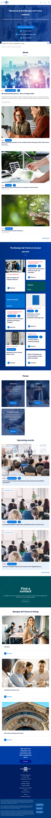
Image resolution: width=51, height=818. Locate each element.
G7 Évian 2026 (25, 777)
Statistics (25, 790)
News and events (25, 792)
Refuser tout (39, 808)
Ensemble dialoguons (26, 775)
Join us (25, 794)
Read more (9, 305)
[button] (49, 2)
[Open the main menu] (1, 2)
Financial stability (25, 785)
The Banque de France (25, 779)
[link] (25, 31)
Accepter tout (39, 804)
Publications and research (25, 788)
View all (29, 289)
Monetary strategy (25, 783)
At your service (25, 781)
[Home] (25, 769)
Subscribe (25, 761)
